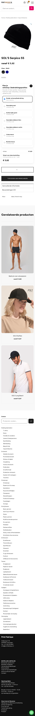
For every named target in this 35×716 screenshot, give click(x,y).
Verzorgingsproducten (9, 624)
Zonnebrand (6, 621)
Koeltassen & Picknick (9, 577)
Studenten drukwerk (9, 472)
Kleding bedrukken (11, 18)
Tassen (3, 561)
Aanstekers (6, 488)
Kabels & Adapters (8, 600)
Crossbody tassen (8, 585)
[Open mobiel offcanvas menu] (32, 3)
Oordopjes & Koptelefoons (11, 590)
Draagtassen (6, 564)
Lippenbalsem (7, 619)
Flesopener (6, 493)
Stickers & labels (8, 459)
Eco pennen (6, 522)
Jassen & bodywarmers (10, 438)
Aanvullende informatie (11, 186)
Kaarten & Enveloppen (9, 475)
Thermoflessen (7, 543)
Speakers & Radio (8, 593)
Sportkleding (7, 441)
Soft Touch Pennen (8, 511)
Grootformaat (7, 470)
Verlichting (6, 606)
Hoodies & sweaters (9, 436)
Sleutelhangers (7, 496)
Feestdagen (6, 501)
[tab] (17, 186)
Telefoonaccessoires (9, 603)
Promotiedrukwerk (8, 456)
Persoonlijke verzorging (10, 613)
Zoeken (3, 416)
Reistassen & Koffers (9, 582)
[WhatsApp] (31, 712)
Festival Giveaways (8, 498)
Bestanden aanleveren (7, 663)
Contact (3, 673)
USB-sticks (6, 598)
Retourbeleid (5, 668)
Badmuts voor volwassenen (17, 276)
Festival (5, 556)
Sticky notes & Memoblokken (11, 532)
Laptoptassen (7, 572)
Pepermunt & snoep (9, 485)
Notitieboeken (7, 530)
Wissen (3, 77)
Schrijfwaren (5, 506)
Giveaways (4, 480)
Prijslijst (3, 711)
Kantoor (5, 611)
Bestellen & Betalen (7, 664)
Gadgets (3, 587)
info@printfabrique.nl (7, 646)
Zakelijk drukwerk (8, 454)
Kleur (3, 68)
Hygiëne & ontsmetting (10, 626)
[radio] (3, 72)
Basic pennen (7, 509)
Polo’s (5, 433)
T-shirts (5, 430)
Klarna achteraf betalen (8, 671)
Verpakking (6, 462)
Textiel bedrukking (6, 708)
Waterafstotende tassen (10, 574)
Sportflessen (7, 545)
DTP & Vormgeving (6, 704)
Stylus (5, 514)
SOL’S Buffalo (17, 336)
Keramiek (6, 551)
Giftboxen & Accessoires (10, 559)
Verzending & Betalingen (8, 666)
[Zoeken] (31, 8)
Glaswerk (6, 548)
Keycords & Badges (9, 491)
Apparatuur (6, 629)
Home (3, 18)
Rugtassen (6, 569)
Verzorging (4, 616)
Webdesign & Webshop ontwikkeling (12, 703)
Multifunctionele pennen (10, 519)
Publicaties (6, 467)
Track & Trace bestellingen (9, 669)
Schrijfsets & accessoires (10, 535)
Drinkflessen (7, 540)
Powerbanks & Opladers (10, 595)
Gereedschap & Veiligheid (10, 608)
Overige (5, 504)
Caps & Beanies (22, 18)
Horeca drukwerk (8, 464)
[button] (31, 24)
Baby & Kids (6, 446)
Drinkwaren (4, 538)
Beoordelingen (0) (9, 190)
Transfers (6, 477)
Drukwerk (4, 451)
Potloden (5, 524)
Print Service (5, 706)
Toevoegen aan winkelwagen (17, 178)
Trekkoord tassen (8, 579)
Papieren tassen (8, 566)
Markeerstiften (7, 527)
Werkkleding (6, 443)
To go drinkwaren (8, 553)
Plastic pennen (7, 517)
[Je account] (24, 2)
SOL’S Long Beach (17, 395)
